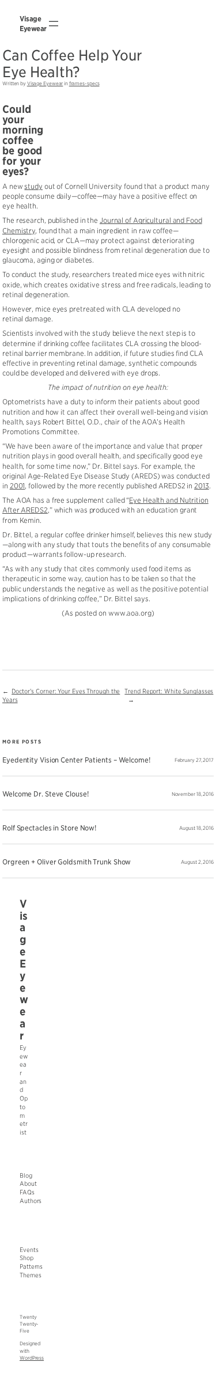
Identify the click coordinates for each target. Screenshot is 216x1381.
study (33, 186)
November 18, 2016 (193, 794)
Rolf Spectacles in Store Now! (49, 828)
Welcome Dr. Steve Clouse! (45, 794)
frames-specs (84, 83)
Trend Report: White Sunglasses (168, 691)
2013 (201, 485)
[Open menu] (53, 24)
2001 (17, 485)
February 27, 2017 (194, 760)
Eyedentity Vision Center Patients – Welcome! (76, 760)
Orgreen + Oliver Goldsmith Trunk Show (66, 862)
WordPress (32, 1358)
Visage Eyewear (45, 83)
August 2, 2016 (197, 862)
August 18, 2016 (196, 828)
